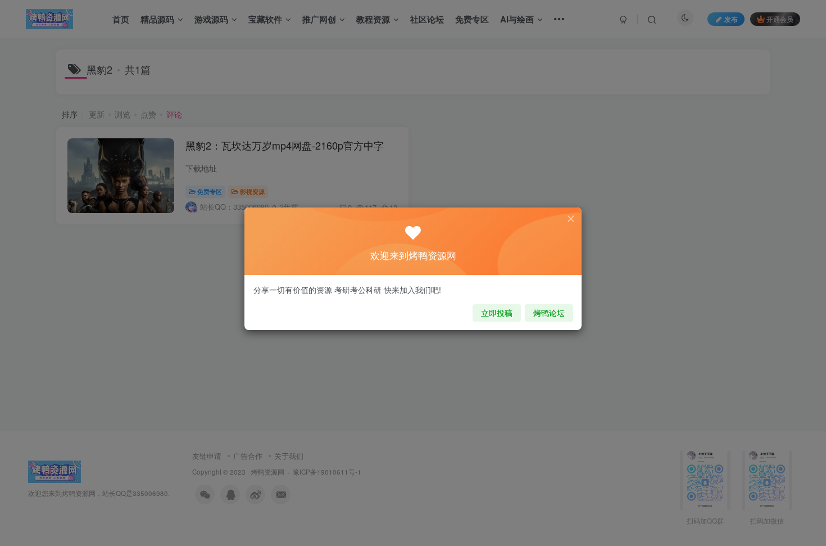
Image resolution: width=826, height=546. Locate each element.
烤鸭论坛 (549, 312)
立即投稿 (496, 312)
